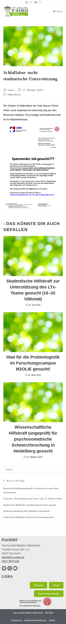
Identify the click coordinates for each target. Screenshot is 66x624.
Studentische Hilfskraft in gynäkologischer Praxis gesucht (29, 505)
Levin (11, 90)
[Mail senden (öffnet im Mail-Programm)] (40, 2)
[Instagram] (9, 568)
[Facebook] (4, 568)
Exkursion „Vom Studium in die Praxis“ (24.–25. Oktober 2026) (32, 498)
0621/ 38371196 (10, 561)
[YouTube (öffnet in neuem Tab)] (35, 2)
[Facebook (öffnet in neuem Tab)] (26, 2)
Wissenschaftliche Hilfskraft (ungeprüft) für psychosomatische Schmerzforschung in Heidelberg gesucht (33, 439)
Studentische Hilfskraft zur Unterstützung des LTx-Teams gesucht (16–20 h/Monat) (33, 290)
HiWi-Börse (14, 94)
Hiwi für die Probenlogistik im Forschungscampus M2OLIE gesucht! (33, 363)
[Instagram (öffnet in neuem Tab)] (31, 2)
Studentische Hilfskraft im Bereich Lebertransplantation (28, 517)
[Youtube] (15, 568)
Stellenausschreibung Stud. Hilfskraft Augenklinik (26, 511)
